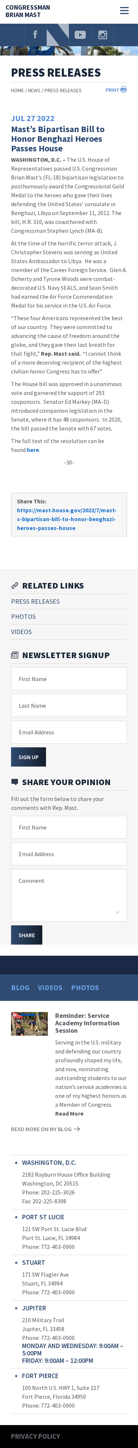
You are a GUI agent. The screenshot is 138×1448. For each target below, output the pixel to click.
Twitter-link (58, 35)
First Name (33, 679)
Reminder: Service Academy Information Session (87, 1023)
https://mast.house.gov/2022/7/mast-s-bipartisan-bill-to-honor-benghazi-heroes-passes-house (67, 519)
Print (113, 90)
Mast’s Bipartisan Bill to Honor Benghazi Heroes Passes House (58, 138)
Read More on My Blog (41, 1129)
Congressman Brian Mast (28, 11)
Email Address (36, 732)
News (34, 90)
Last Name (32, 705)
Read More (69, 1113)
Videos (21, 631)
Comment (32, 880)
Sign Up (28, 757)
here (33, 449)
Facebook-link (35, 35)
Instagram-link (103, 35)
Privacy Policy (35, 1436)
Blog (20, 987)
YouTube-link (80, 35)
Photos (23, 616)
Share (26, 935)
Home (17, 90)
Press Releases (63, 90)
